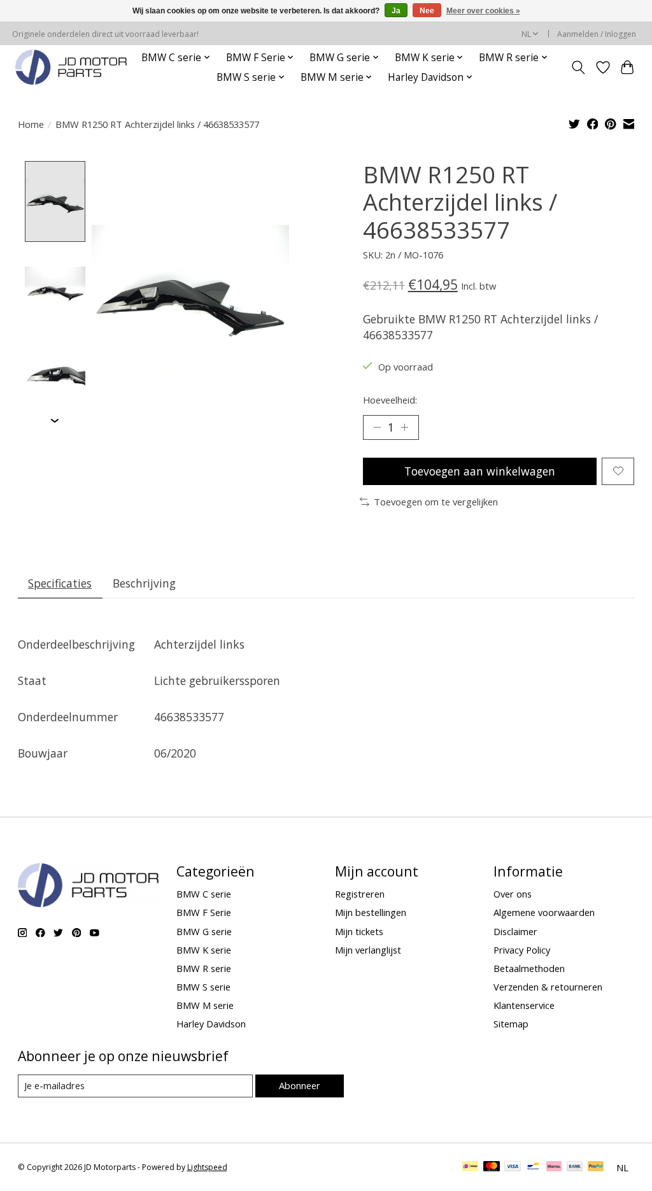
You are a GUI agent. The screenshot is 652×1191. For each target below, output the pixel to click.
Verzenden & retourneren (547, 986)
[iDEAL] (470, 1167)
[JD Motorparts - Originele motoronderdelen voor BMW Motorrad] (71, 67)
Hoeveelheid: (390, 399)
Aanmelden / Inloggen (596, 34)
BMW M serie (205, 1005)
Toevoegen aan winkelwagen (479, 471)
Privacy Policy (521, 949)
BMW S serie (203, 986)
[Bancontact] (533, 1167)
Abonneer (299, 1085)
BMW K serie (203, 949)
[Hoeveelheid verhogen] (404, 427)
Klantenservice (524, 1005)
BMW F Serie (203, 912)
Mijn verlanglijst (368, 949)
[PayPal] (596, 1167)
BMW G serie (204, 931)
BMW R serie (203, 968)
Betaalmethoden (529, 968)
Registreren (360, 893)
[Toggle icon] (578, 67)
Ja (396, 10)
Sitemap (510, 1023)
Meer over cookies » (483, 10)
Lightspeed (207, 1167)
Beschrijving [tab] (144, 583)
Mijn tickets (359, 931)
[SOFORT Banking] (554, 1167)
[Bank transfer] (575, 1167)
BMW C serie (203, 893)
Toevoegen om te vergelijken (436, 501)
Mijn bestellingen (370, 912)
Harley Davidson (211, 1023)
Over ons (512, 893)
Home (31, 124)
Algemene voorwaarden (544, 912)
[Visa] (512, 1167)
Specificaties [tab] (60, 583)
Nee (427, 10)
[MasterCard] (491, 1167)
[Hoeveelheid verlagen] (377, 427)
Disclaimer (515, 931)
